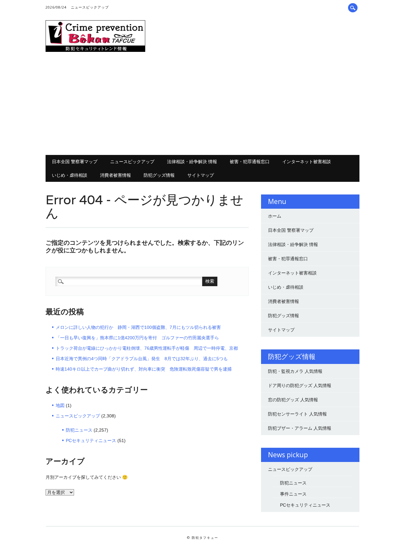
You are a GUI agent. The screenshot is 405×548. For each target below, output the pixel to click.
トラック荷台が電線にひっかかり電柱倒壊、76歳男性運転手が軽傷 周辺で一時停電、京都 (147, 348)
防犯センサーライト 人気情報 (297, 413)
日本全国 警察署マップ (74, 161)
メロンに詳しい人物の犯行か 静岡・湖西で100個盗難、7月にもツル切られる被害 (138, 327)
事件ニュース (293, 493)
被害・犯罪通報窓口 (250, 161)
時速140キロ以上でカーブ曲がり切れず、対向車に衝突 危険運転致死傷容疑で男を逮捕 (144, 369)
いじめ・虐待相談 (69, 175)
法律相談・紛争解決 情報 (192, 161)
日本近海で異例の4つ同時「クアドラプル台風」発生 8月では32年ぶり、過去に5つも (142, 358)
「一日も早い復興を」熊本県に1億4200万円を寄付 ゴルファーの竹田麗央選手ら (137, 337)
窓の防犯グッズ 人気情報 (293, 399)
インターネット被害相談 (306, 161)
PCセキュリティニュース (91, 440)
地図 (60, 405)
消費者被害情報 (115, 175)
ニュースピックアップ (90, 7)
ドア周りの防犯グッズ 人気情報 (299, 385)
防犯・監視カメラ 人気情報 (295, 371)
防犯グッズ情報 (159, 175)
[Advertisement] (203, 104)
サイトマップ (200, 175)
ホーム (274, 216)
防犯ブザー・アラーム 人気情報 (299, 428)
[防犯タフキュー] (95, 50)
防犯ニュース (79, 430)
